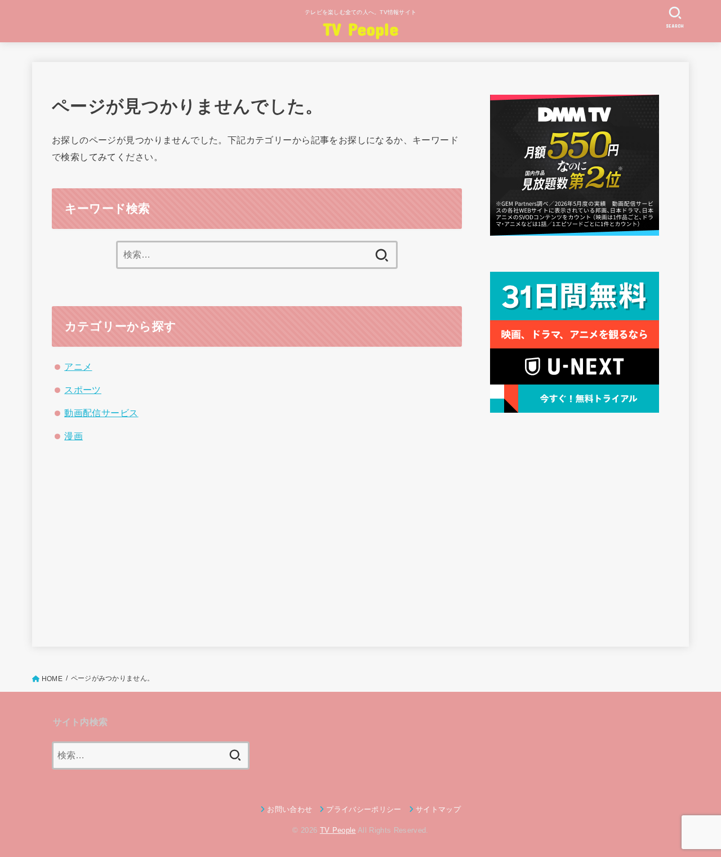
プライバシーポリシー (363, 809)
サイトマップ (438, 809)
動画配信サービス (101, 413)
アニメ (78, 366)
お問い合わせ (289, 809)
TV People (360, 28)
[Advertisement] (574, 528)
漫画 (73, 436)
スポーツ (82, 390)
